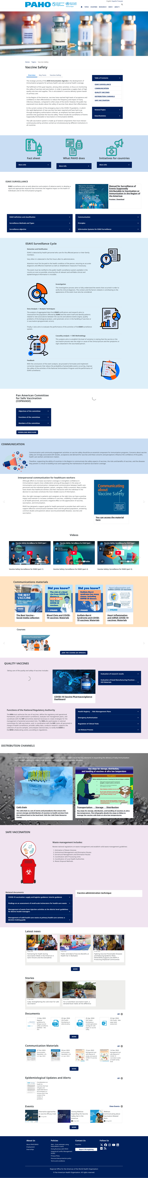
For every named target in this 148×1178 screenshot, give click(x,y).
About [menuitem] (117, 7)
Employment (30, 1155)
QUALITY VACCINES (102, 92)
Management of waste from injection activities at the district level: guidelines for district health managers (38, 918)
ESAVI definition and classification (22, 217)
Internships (30, 1157)
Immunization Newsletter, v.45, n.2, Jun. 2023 (66, 1062)
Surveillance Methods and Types (22, 223)
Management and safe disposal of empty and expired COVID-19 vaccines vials (91, 1064)
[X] (101, 1153)
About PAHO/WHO (32, 1152)
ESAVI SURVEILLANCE (103, 84)
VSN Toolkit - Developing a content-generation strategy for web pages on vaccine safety (91, 1032)
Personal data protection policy (61, 1166)
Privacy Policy (55, 1164)
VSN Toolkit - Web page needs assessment (115, 1030)
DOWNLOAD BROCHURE (27, 432)
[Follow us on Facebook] (105, 1153)
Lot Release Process (85, 738)
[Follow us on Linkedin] (117, 1153)
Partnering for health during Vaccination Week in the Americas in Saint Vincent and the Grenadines (40, 964)
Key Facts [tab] (42, 75)
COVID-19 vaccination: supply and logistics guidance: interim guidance (35, 905)
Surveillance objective (18, 229)
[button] (3, 501)
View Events (114, 1114)
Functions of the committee (29, 417)
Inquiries (78, 1152)
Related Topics (100, 110)
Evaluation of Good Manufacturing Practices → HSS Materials (119, 689)
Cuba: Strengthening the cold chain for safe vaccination (43, 1011)
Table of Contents (101, 78)
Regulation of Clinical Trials (88, 732)
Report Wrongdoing (86, 1157)
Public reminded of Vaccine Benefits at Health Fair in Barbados (75, 963)
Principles (81, 223)
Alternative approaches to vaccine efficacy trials (47, 1121)
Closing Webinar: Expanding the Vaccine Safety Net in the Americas (79, 1123)
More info (22, 165)
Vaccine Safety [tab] (55, 75)
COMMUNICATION (102, 88)
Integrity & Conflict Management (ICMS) (61, 1160)
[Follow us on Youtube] (113, 1153)
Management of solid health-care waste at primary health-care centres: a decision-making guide (36, 927)
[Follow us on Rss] (105, 1157)
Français (120, 1)
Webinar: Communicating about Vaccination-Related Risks (112, 1123)
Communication (84, 217)
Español (114, 1)
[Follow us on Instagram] (109, 1153)
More (75, 977)
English (109, 1)
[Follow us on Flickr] (101, 1157)
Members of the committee (29, 423)
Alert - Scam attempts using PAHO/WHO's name (60, 1153)
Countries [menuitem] (93, 7)
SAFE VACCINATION (102, 100)
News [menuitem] (110, 7)
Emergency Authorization (88, 726)
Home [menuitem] (81, 7)
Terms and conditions (58, 1169)
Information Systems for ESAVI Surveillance (94, 229)
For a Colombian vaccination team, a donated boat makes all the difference (77, 1011)
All (118, 1022)
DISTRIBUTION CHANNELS (105, 96)
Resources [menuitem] (102, 7)
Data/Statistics (100, 116)
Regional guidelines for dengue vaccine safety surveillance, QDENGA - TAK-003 (42, 1032)
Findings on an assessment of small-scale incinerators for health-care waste (37, 911)
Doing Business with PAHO (59, 1157)
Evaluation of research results (112, 682)
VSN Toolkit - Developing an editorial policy (65, 1030)
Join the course (72, 658)
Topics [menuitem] (86, 7)
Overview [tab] (31, 75)
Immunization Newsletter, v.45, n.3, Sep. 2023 (42, 1062)
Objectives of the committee (30, 411)
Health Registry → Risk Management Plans (94, 719)
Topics (33, 62)
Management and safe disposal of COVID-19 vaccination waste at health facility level (115, 1064)
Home (27, 62)
